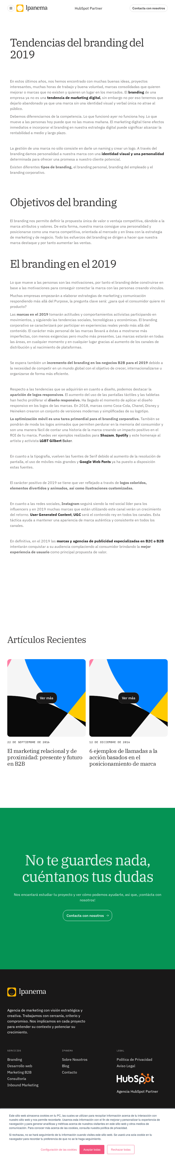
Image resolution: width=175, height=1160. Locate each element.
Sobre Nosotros (75, 1059)
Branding (14, 1059)
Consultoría (16, 1078)
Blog (65, 1066)
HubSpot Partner (88, 8)
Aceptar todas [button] (91, 1149)
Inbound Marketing (22, 1085)
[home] (31, 8)
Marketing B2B (19, 1072)
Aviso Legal (126, 1066)
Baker (56, 440)
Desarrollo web (19, 1066)
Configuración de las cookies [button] (59, 1149)
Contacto (69, 1072)
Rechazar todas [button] (121, 1149)
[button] (11, 8)
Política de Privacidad (134, 1059)
